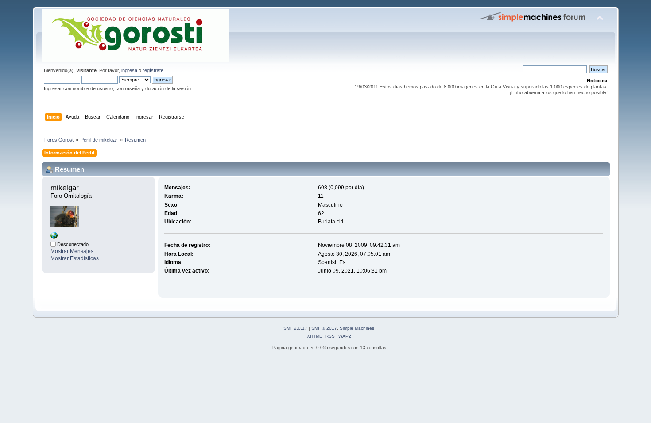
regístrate (153, 70)
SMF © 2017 (324, 328)
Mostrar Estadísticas (74, 258)
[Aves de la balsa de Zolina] (54, 237)
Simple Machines (357, 328)
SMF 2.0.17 (295, 328)
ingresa (129, 70)
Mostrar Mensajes (71, 251)
